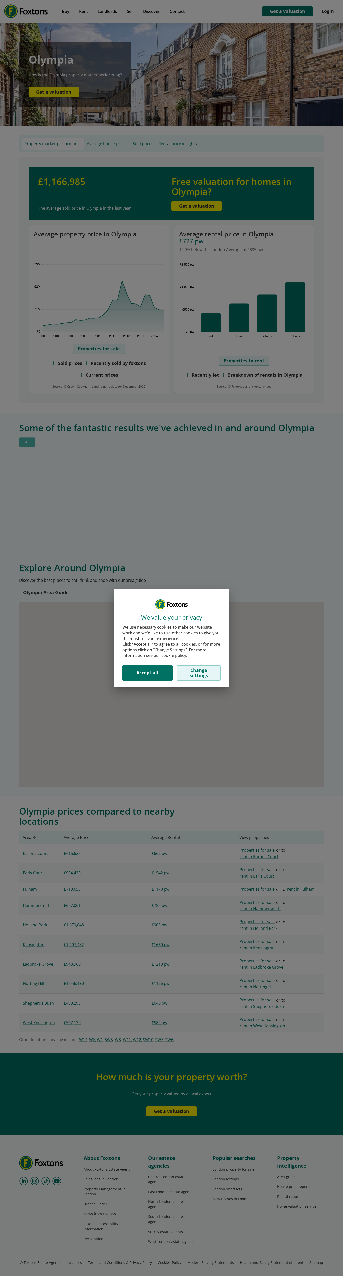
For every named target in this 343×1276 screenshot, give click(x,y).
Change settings (199, 673)
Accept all (147, 673)
